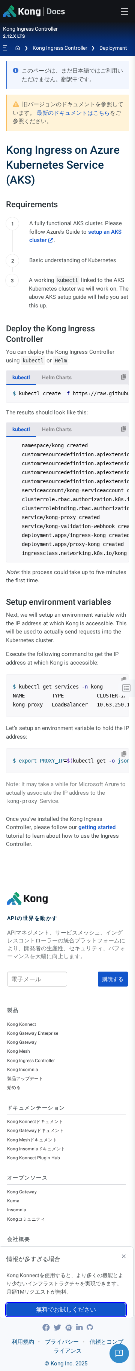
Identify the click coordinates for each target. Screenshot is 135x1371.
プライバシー (62, 1341)
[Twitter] (58, 1327)
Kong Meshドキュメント (32, 1139)
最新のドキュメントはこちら (73, 113)
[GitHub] (90, 1327)
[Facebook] (47, 1327)
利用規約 (23, 1341)
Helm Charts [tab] (57, 377)
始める (14, 1087)
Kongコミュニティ (26, 1219)
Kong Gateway (22, 1042)
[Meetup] (69, 1327)
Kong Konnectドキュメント (35, 1121)
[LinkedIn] (80, 1327)
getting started (97, 827)
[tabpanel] (67, 393)
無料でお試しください (66, 1309)
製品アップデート (25, 1078)
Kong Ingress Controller (60, 48)
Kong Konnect (21, 1024)
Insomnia (16, 1209)
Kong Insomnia (22, 1069)
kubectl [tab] (21, 377)
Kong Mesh (18, 1051)
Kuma (13, 1200)
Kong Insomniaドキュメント (36, 1148)
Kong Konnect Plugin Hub (33, 1157)
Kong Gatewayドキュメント (35, 1130)
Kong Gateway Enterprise (32, 1033)
